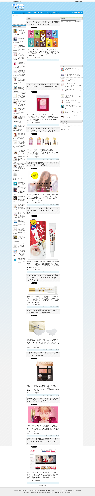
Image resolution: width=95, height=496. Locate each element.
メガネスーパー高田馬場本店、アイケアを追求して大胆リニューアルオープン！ (19, 223)
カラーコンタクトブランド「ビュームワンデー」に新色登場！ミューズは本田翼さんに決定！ (73, 85)
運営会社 (78, 490)
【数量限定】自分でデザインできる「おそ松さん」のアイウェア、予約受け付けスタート (19, 73)
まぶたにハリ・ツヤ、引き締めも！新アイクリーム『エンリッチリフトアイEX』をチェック (43, 277)
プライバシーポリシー (24, 490)
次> (46, 485)
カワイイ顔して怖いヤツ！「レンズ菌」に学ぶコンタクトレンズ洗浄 (19, 191)
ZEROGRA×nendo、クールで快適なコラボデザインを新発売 (19, 178)
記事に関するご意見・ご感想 (47, 490)
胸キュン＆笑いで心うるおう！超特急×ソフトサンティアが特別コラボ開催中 (19, 167)
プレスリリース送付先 (66, 126)
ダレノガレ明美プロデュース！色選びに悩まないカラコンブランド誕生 (19, 80)
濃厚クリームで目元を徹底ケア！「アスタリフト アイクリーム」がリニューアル (43, 441)
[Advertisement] (19, 20)
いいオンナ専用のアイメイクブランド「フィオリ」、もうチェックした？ (19, 96)
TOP (13, 15)
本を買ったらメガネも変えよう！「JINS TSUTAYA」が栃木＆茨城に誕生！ (19, 128)
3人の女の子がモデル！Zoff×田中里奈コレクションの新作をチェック (19, 207)
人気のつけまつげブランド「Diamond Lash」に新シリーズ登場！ (19, 111)
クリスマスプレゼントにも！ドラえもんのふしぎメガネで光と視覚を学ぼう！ (19, 88)
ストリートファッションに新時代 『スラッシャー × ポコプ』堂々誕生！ (19, 238)
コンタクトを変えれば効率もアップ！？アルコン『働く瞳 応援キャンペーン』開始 (19, 253)
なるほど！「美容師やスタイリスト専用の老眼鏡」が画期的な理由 (19, 199)
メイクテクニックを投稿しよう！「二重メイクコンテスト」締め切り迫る (19, 32)
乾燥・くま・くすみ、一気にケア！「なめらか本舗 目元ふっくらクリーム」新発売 (19, 136)
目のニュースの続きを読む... (34, 57)
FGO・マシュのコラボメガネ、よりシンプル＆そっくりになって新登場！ (19, 40)
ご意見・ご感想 (64, 124)
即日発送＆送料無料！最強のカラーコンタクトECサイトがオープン (19, 159)
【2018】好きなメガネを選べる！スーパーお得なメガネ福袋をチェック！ (19, 48)
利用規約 (16, 490)
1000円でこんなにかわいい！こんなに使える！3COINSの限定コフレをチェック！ (19, 215)
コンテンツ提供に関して (70, 490)
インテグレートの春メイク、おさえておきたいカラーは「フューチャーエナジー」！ (19, 65)
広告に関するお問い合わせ (67, 129)
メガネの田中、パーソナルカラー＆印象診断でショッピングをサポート (19, 231)
